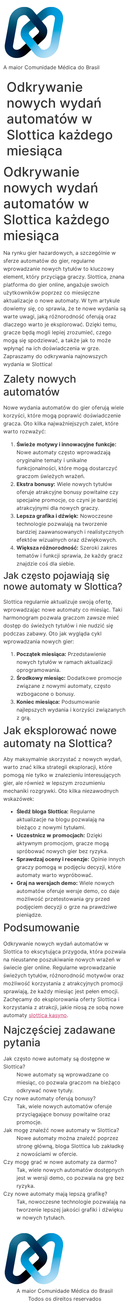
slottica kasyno (48, 1015)
